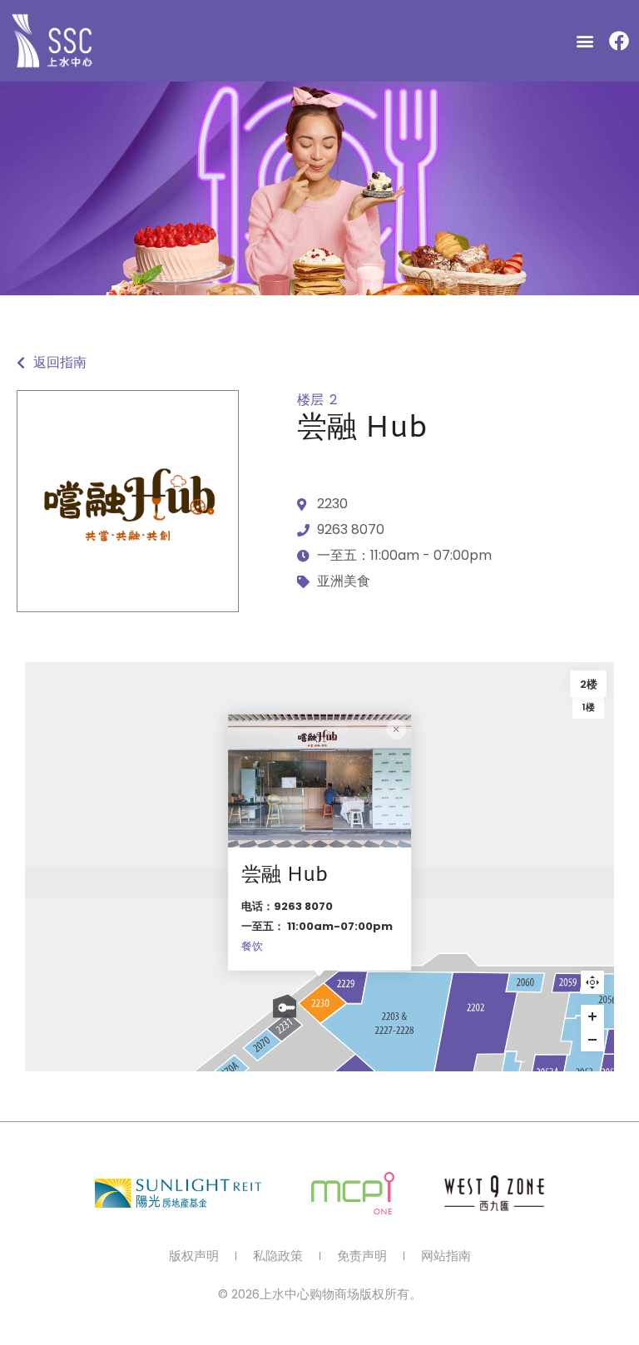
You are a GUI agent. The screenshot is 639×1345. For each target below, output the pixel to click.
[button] (585, 41)
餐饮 (252, 946)
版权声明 (194, 1256)
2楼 (588, 683)
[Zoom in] (592, 1016)
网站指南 (446, 1256)
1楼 (588, 707)
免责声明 (362, 1256)
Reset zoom (592, 982)
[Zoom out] (592, 1039)
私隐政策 (278, 1256)
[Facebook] (619, 41)
